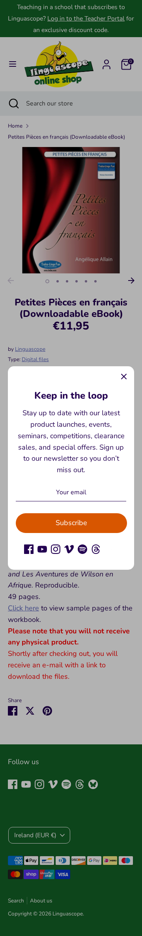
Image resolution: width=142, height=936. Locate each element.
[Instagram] (55, 549)
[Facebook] (29, 549)
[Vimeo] (69, 549)
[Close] (124, 376)
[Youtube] (42, 549)
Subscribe (71, 522)
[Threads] (96, 549)
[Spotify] (82, 549)
